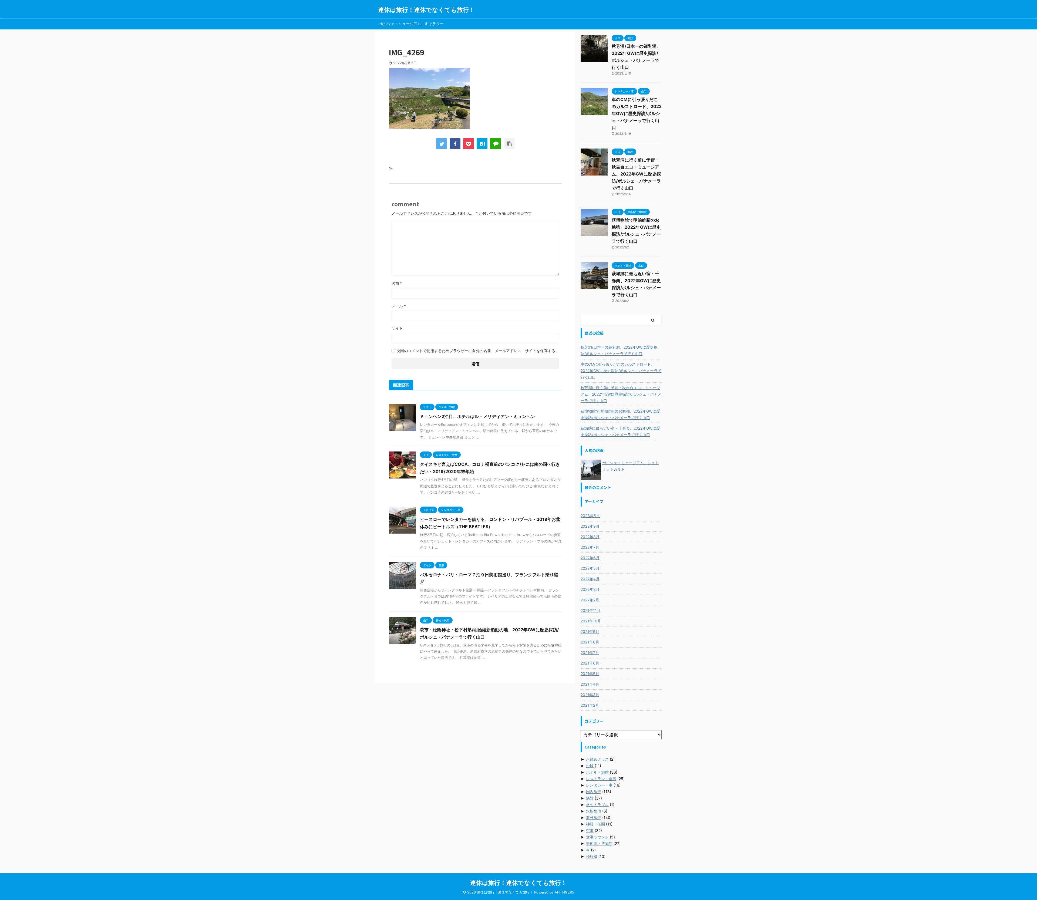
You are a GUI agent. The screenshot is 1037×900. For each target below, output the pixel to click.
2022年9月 (590, 526)
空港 (590, 830)
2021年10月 (591, 621)
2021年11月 (591, 610)
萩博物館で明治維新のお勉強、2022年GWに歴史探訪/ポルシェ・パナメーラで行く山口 (620, 414)
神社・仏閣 (595, 824)
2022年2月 (590, 600)
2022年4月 (590, 579)
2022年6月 (590, 557)
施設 (590, 798)
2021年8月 (590, 642)
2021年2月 (590, 705)
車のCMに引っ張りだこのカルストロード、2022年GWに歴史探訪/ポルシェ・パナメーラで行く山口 (637, 113)
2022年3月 (590, 589)
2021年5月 (590, 673)
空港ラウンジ (597, 837)
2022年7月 (590, 547)
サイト (397, 328)
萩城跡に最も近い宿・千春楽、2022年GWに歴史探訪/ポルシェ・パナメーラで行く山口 (620, 431)
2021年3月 (590, 694)
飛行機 (591, 856)
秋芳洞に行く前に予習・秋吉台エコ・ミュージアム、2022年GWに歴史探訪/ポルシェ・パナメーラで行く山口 (636, 174)
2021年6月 (590, 663)
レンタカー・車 (599, 785)
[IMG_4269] (482, 143)
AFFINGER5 (564, 892)
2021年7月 (590, 652)
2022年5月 (590, 568)
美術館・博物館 (599, 843)
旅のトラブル (597, 804)
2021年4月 (590, 684)
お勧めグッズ (597, 759)
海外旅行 (593, 817)
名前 (397, 283)
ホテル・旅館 (597, 772)
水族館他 (593, 811)
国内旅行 (593, 791)
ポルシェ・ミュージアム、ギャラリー (411, 23)
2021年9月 (590, 631)
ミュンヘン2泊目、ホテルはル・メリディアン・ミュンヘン (477, 416)
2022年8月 (590, 536)
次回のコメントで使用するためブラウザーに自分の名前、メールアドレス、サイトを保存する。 (477, 350)
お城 (590, 765)
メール (399, 306)
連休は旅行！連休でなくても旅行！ (426, 9)
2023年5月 (590, 515)
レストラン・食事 (601, 778)
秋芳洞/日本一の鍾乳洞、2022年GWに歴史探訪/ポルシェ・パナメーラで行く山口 (619, 350)
